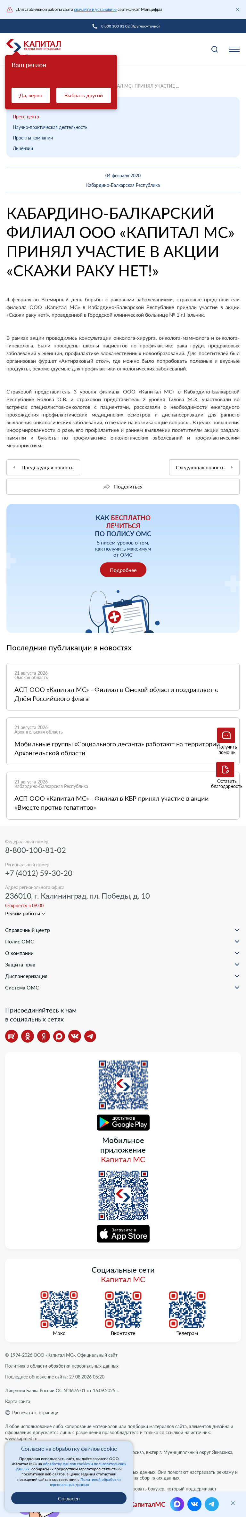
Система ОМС (22, 987)
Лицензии (23, 148)
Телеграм (187, 1333)
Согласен (69, 1498)
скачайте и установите (95, 9)
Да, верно (30, 95)
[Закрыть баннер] (238, 10)
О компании (19, 953)
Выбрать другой (83, 95)
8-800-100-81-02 (35, 849)
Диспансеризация (26, 976)
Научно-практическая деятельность (50, 127)
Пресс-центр (26, 116)
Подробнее (123, 570)
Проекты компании (33, 137)
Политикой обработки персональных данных (85, 1482)
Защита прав (20, 964)
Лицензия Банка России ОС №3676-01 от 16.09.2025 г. (62, 1390)
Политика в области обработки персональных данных (62, 1366)
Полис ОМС (19, 941)
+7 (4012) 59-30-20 (38, 873)
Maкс (59, 1333)
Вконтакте (123, 1333)
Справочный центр (27, 930)
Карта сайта (17, 1401)
